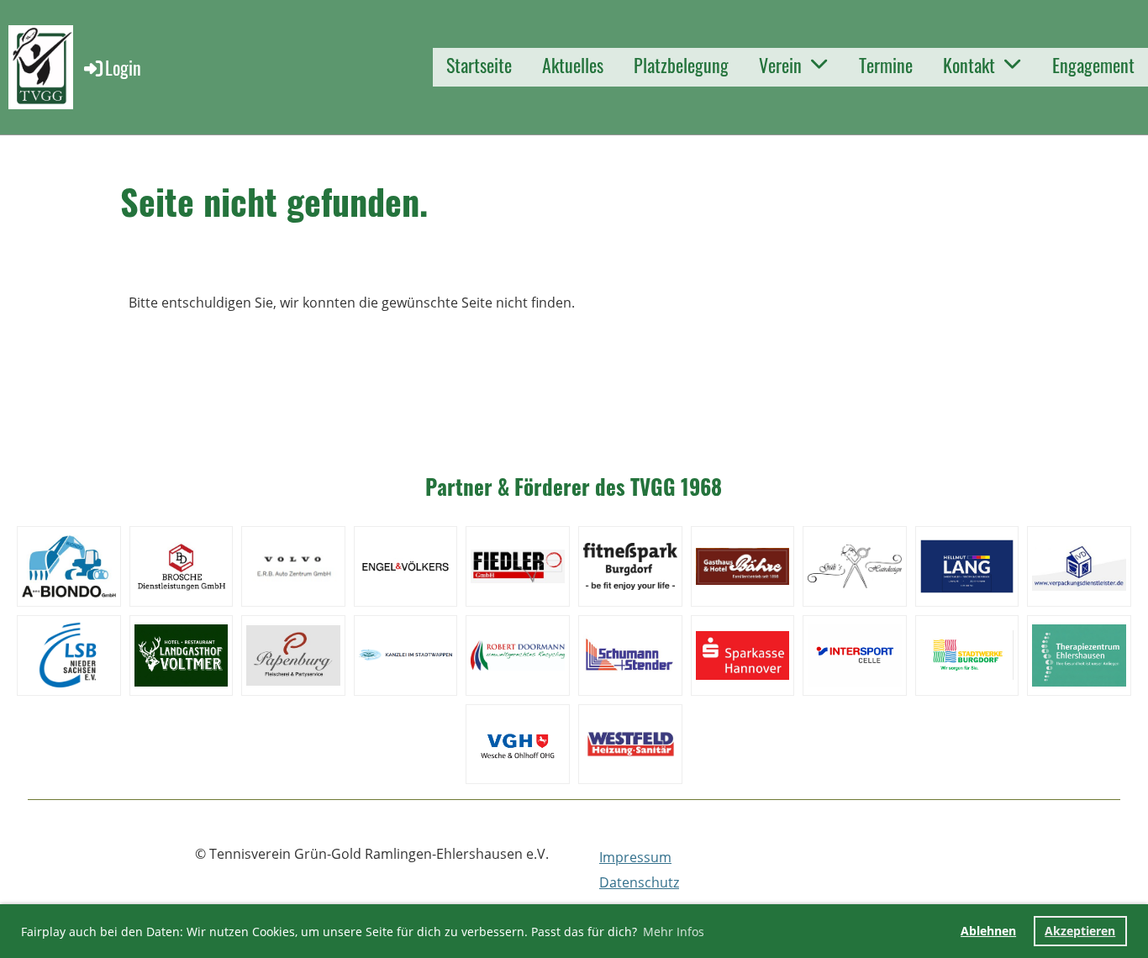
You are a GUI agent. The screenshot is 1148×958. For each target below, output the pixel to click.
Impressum (635, 857)
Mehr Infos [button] (673, 932)
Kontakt (969, 64)
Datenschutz (639, 882)
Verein (780, 64)
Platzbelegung (681, 64)
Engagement (1093, 64)
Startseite (479, 64)
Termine (886, 64)
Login (123, 67)
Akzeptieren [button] (1080, 931)
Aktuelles (572, 64)
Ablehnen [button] (988, 931)
